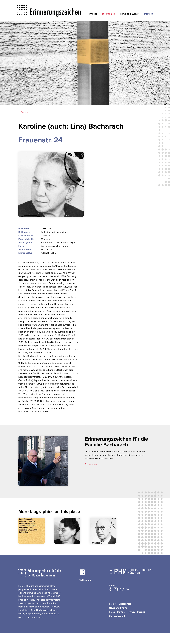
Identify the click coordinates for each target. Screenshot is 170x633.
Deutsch (148, 13)
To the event (91, 464)
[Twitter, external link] (122, 590)
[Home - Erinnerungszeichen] (49, 9)
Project (93, 13)
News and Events (129, 13)
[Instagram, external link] (116, 589)
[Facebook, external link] (110, 589)
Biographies (108, 13)
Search (24, 112)
